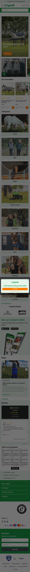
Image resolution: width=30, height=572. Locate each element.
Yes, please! (15, 289)
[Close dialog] (28, 280)
